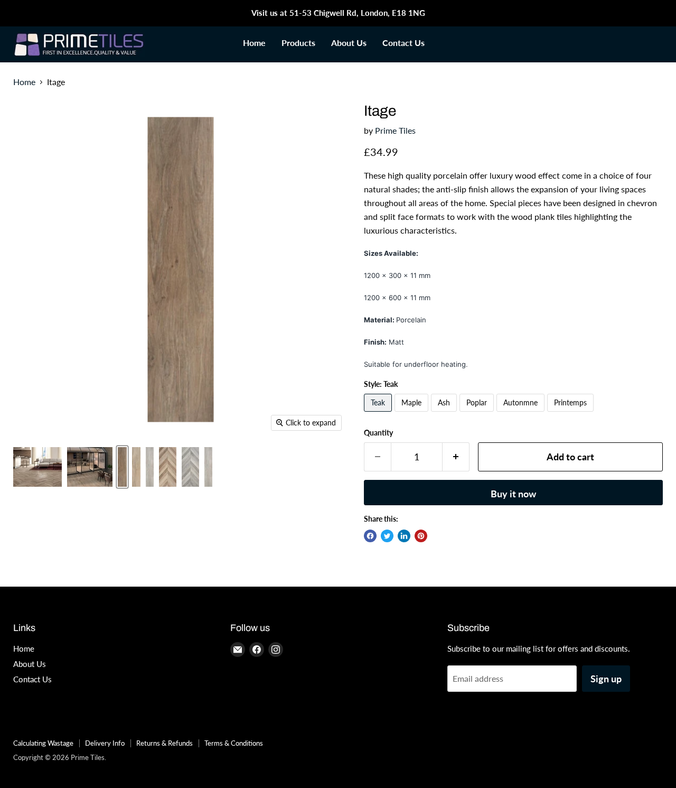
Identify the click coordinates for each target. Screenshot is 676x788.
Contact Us (403, 43)
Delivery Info (105, 743)
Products (298, 43)
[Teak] (379, 414)
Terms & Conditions (233, 743)
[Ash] (445, 414)
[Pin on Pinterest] (421, 536)
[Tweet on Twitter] (387, 536)
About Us (349, 43)
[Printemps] (571, 414)
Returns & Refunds (164, 743)
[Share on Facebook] (370, 536)
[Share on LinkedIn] (404, 536)
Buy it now (513, 493)
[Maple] (413, 414)
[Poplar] (477, 414)
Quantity (378, 433)
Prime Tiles (395, 130)
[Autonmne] (521, 414)
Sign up (606, 678)
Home (254, 43)
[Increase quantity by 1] (456, 456)
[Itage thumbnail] (37, 467)
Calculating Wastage (43, 743)
